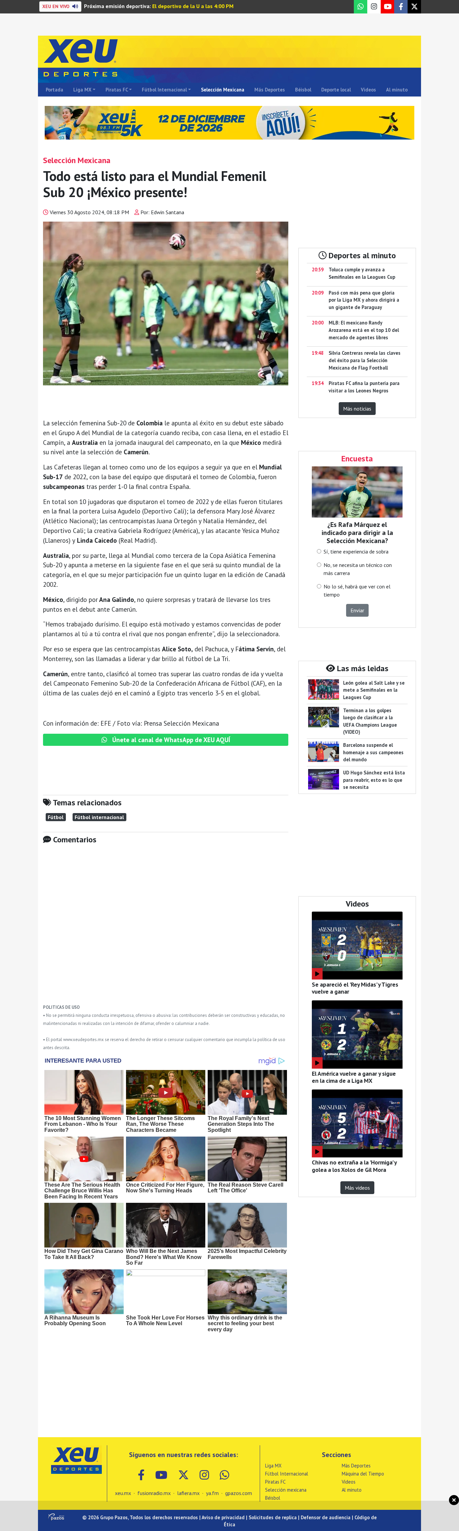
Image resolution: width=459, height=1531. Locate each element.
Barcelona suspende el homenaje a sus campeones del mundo (373, 752)
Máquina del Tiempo (363, 1473)
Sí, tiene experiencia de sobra (356, 551)
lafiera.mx (188, 1493)
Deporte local (336, 89)
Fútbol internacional (99, 817)
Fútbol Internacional (164, 89)
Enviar (357, 610)
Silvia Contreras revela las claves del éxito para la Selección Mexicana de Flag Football (365, 360)
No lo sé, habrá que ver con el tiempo (357, 590)
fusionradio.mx (154, 1493)
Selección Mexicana (222, 89)
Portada (54, 89)
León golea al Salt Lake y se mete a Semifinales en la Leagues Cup (374, 690)
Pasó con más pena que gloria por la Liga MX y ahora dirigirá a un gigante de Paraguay (364, 300)
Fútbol (56, 817)
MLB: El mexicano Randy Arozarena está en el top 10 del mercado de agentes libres (364, 329)
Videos (368, 89)
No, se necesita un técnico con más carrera (358, 569)
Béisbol (303, 89)
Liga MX (82, 89)
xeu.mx (123, 1493)
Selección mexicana (285, 1490)
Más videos (357, 1187)
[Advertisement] (165, 929)
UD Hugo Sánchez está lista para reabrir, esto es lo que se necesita (374, 779)
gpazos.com (238, 1493)
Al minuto (397, 89)
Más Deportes (269, 89)
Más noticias (357, 408)
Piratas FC (117, 89)
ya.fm (212, 1493)
